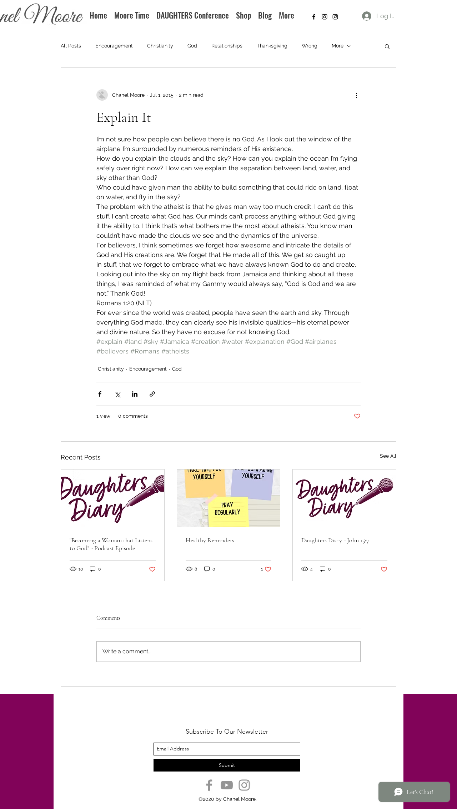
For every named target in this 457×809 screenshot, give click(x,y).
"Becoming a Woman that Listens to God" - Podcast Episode (111, 544)
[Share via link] (152, 394)
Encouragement (114, 46)
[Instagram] (244, 785)
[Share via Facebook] (99, 394)
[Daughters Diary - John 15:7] (344, 498)
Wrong (309, 46)
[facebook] (313, 16)
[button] (387, 46)
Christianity (160, 46)
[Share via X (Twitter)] (117, 394)
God (192, 46)
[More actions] (356, 95)
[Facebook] (209, 785)
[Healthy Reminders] (228, 498)
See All (388, 456)
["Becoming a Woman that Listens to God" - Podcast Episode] (112, 498)
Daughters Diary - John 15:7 (335, 540)
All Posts (71, 46)
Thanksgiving (272, 46)
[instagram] (324, 16)
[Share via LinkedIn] (134, 394)
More (337, 46)
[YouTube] (226, 785)
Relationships (226, 46)
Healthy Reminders (210, 540)
